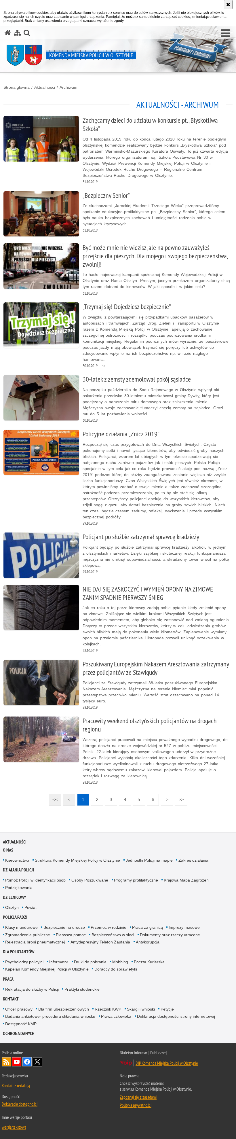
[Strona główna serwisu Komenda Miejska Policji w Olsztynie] (8, 32)
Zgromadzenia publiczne (27, 935)
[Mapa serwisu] (17, 32)
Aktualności (44, 87)
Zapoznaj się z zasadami (138, 1097)
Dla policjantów (18, 952)
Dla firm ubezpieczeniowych (63, 1009)
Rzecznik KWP (108, 1009)
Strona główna (16, 87)
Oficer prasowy (19, 1009)
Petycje (167, 1009)
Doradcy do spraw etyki (115, 969)
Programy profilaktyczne (136, 880)
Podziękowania (19, 887)
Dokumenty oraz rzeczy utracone (170, 935)
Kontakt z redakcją (16, 1085)
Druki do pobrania (90, 962)
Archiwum (68, 87)
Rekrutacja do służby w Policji (32, 989)
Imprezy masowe (184, 927)
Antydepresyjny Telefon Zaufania (100, 942)
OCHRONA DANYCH (19, 1033)
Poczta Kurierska (149, 962)
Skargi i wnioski (141, 1009)
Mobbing (120, 962)
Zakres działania (193, 860)
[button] (225, 33)
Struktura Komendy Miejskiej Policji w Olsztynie (77, 860)
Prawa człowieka (116, 1016)
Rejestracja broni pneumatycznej (35, 942)
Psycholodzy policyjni (24, 962)
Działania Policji (18, 870)
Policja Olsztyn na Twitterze (37, 1061)
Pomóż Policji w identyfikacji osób (35, 880)
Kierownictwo (17, 860)
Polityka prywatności (135, 1105)
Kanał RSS (6, 1061)
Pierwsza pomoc (71, 935)
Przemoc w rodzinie (108, 927)
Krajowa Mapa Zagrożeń (186, 880)
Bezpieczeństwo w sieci (113, 935)
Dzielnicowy (14, 897)
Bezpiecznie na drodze (64, 927)
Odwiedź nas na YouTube (16, 1061)
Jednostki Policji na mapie (149, 860)
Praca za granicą (147, 927)
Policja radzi (15, 917)
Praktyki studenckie (82, 989)
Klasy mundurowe (21, 927)
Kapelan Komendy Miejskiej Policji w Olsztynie (47, 969)
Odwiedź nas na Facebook (27, 1061)
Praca (8, 979)
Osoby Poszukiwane (89, 880)
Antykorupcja (147, 942)
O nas (8, 850)
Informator (58, 962)
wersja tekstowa (14, 1127)
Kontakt (11, 999)
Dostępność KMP (21, 1024)
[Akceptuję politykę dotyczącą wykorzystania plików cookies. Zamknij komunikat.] (228, 4)
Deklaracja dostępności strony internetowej (176, 1016)
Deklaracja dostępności (19, 1104)
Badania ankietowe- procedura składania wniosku (50, 1016)
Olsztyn (12, 907)
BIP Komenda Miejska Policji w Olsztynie (167, 1063)
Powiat (30, 907)
